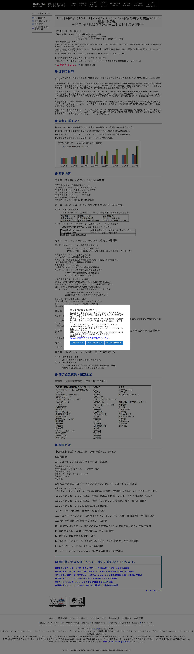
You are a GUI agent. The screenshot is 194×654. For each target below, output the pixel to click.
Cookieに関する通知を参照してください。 (90, 338)
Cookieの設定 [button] (77, 342)
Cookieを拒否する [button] (114, 342)
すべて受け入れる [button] (95, 342)
